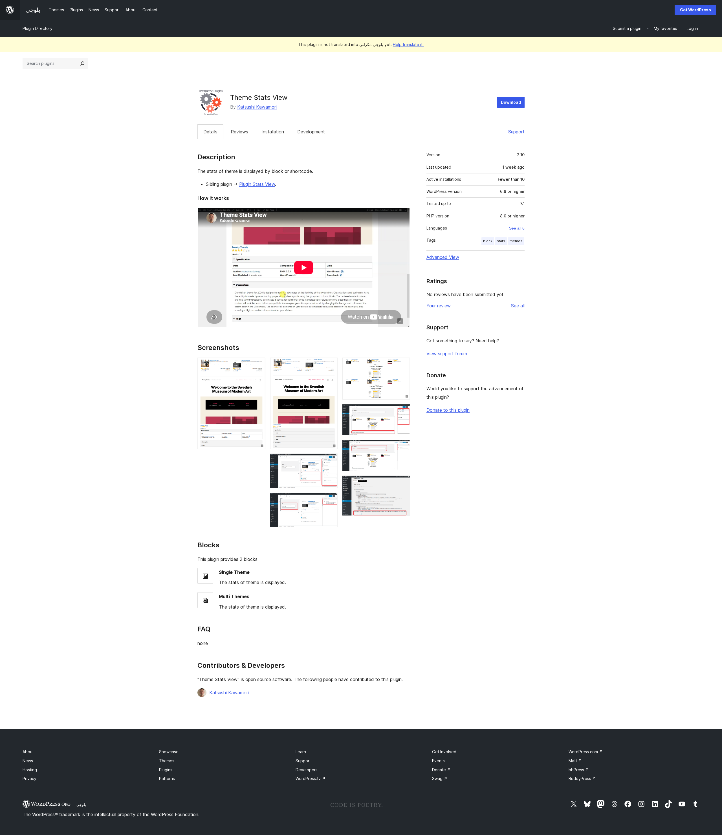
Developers (307, 769)
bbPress (579, 769)
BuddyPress (582, 778)
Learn (301, 751)
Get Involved (444, 751)
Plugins (165, 769)
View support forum (446, 353)
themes (516, 241)
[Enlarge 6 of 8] (402, 412)
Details (210, 132)
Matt (575, 760)
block (487, 241)
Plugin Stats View (257, 184)
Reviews (239, 132)
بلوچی (81, 804)
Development (311, 132)
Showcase (169, 751)
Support (516, 132)
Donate (441, 769)
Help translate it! (408, 44)
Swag (439, 778)
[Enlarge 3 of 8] (330, 461)
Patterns (167, 778)
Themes (166, 760)
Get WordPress (695, 9)
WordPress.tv (310, 778)
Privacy (29, 778)
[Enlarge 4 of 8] (330, 500)
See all (518, 306)
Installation (272, 132)
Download (511, 102)
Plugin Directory (37, 28)
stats (501, 241)
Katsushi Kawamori (257, 107)
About (28, 751)
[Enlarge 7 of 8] (402, 447)
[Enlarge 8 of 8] (402, 483)
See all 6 (517, 228)
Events (438, 760)
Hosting (30, 769)
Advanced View (442, 257)
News (28, 760)
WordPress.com (586, 751)
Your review (438, 306)
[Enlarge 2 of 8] (330, 365)
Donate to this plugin (448, 410)
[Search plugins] (82, 63)
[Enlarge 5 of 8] (402, 365)
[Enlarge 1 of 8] (258, 365)
